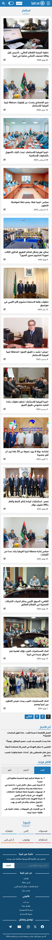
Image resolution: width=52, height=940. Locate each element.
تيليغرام (9, 831)
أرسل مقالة (26, 882)
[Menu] (48, 3)
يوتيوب (26, 839)
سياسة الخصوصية (26, 910)
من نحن (26, 902)
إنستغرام (43, 839)
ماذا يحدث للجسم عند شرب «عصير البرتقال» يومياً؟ (28, 741)
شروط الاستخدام (26, 914)
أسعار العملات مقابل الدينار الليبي (26, 887)
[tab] (42, 770)
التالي (29, 716)
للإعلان (26, 878)
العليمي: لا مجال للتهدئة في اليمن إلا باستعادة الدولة (28, 747)
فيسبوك (43, 831)
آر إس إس (9, 839)
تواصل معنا (26, 906)
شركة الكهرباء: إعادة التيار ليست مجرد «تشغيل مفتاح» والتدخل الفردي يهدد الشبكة (26, 802)
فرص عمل (26, 891)
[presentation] (42, 770)
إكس (26, 831)
